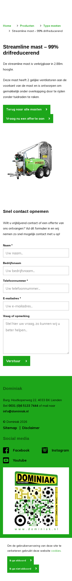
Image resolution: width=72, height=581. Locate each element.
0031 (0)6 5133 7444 (23, 406)
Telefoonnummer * (15, 280)
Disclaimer (31, 428)
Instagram (60, 450)
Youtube (20, 460)
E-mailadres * (12, 298)
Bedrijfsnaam (12, 263)
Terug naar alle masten (24, 109)
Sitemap (10, 428)
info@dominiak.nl (16, 411)
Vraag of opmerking (16, 316)
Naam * (7, 245)
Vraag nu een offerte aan (25, 118)
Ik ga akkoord (17, 560)
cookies (56, 550)
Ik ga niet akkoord (20, 568)
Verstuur (13, 361)
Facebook (21, 450)
